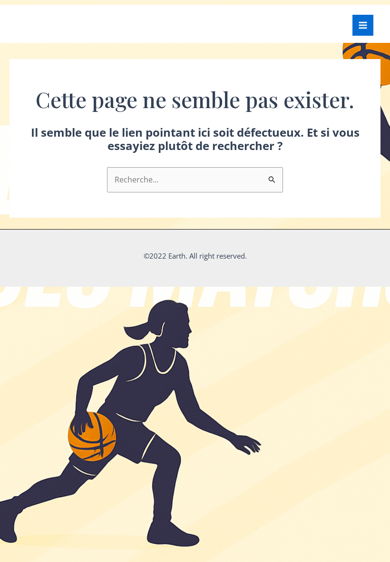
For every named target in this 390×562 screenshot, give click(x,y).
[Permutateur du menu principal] (362, 25)
